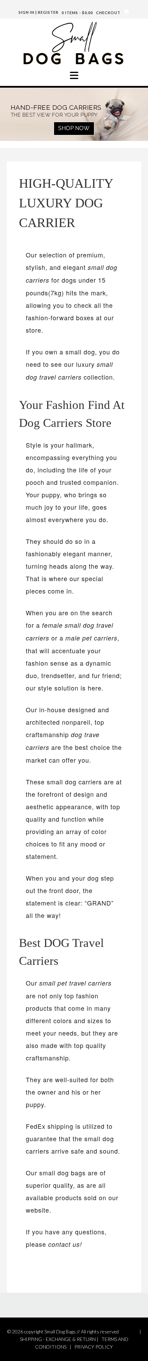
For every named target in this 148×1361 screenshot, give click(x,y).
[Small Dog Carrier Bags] (74, 42)
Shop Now (73, 128)
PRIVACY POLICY (93, 1347)
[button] (74, 75)
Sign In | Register (39, 12)
